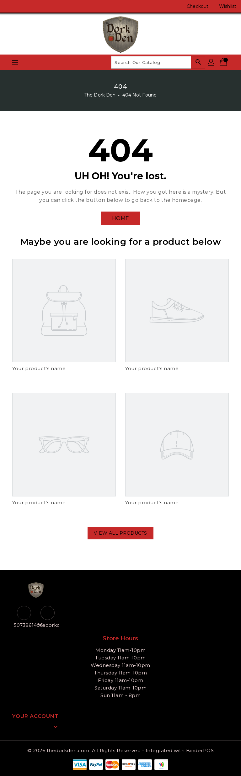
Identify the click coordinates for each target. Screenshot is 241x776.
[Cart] (224, 62)
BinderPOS (200, 750)
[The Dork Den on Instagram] (22, 6)
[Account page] (211, 62)
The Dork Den (99, 95)
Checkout (197, 6)
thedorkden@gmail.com (47, 625)
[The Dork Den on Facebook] (10, 6)
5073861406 (24, 625)
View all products (120, 533)
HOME (120, 218)
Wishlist (227, 6)
